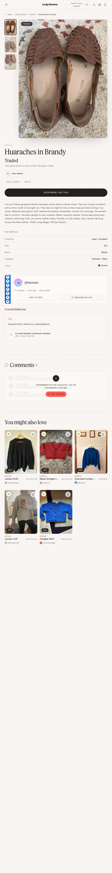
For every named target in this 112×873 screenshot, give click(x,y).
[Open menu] (6, 5)
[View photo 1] (10, 27)
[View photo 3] (10, 62)
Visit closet (36, 297)
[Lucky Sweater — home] (50, 4)
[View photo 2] (10, 44)
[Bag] (105, 5)
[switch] (94, 5)
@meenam (31, 282)
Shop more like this (56, 192)
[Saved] (100, 5)
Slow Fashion (20, 14)
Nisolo (32, 14)
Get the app (57, 394)
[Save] (33, 434)
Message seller (83, 297)
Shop (9, 14)
